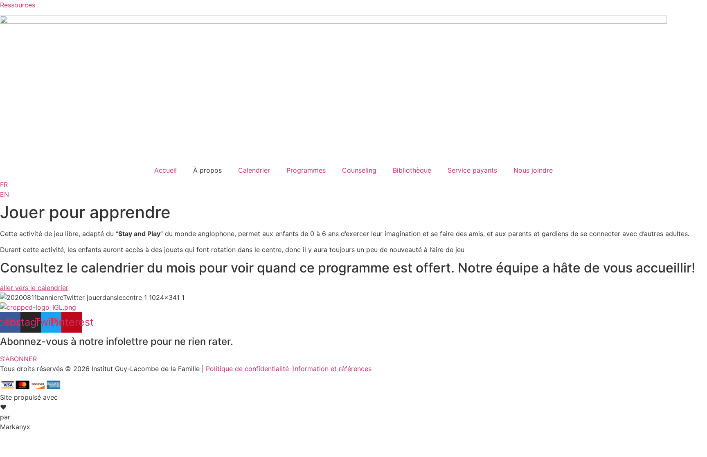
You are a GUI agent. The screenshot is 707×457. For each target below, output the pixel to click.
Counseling (359, 170)
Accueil (165, 170)
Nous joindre (533, 170)
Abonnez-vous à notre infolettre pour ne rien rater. (116, 341)
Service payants (472, 170)
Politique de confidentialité (247, 369)
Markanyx (15, 427)
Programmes (306, 170)
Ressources (17, 5)
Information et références (332, 369)
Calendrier (254, 170)
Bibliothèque (412, 170)
